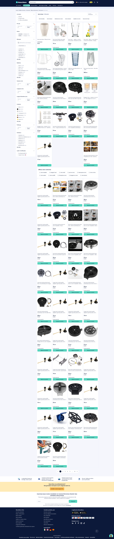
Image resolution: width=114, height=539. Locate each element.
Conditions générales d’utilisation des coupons (25, 526)
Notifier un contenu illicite (21, 519)
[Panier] (97, 2)
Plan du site (32, 537)
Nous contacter (19, 517)
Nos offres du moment (48, 519)
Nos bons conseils (47, 512)
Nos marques (46, 517)
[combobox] (92, 14)
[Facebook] (75, 523)
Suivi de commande (20, 512)
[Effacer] (73, 2)
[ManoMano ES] (53, 530)
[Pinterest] (78, 523)
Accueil (17, 10)
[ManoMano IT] (45, 530)
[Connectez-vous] (94, 2)
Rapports (87, 537)
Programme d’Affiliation (20, 524)
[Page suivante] (77, 471)
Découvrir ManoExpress (48, 524)
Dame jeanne (41, 10)
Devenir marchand (19, 521)
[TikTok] (84, 523)
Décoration (28, 10)
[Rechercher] (30, 2)
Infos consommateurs (79, 537)
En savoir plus (68, 505)
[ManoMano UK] (48, 530)
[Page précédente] (58, 471)
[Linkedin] (73, 523)
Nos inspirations (47, 521)
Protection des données (48, 537)
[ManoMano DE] (50, 530)
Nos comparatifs (47, 515)
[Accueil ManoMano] (21, 2)
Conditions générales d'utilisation (67, 537)
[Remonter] (96, 531)
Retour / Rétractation (20, 513)
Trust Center (57, 537)
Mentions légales (39, 537)
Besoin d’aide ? (19, 515)
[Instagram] (81, 523)
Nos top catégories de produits (50, 513)
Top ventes (46, 522)
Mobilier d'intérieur (22, 10)
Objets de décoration (34, 10)
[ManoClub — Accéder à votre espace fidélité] (91, 2)
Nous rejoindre (19, 522)
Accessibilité (92, 537)
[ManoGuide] (111, 536)
